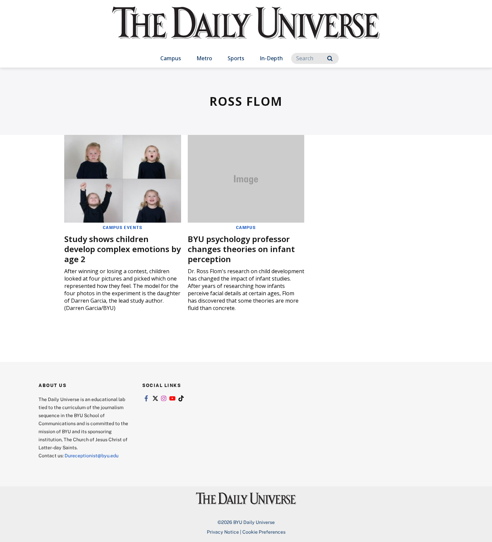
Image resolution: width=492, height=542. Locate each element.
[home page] (246, 30)
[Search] (330, 58)
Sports (236, 58)
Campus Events (122, 227)
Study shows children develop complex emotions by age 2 (122, 248)
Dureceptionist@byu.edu (91, 455)
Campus (170, 58)
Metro (204, 58)
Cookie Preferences (263, 532)
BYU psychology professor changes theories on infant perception (241, 248)
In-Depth (271, 58)
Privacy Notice (223, 532)
